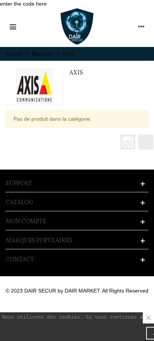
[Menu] (13, 26)
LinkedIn (145, 142)
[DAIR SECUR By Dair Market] (77, 26)
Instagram (127, 142)
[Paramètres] (141, 26)
